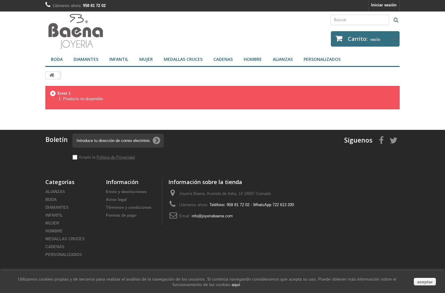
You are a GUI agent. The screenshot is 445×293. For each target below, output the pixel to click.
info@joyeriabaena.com (212, 216)
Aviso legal (116, 199)
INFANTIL (118, 59)
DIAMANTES (86, 59)
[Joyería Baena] (131, 32)
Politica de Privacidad (116, 157)
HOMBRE (253, 59)
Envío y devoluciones (126, 191)
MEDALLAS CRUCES (183, 59)
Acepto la (88, 157)
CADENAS (223, 59)
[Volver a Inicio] (52, 75)
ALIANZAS (283, 59)
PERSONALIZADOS (322, 59)
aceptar (425, 281)
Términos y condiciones (128, 207)
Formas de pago (121, 215)
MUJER (146, 59)
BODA (57, 59)
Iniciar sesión (384, 5)
